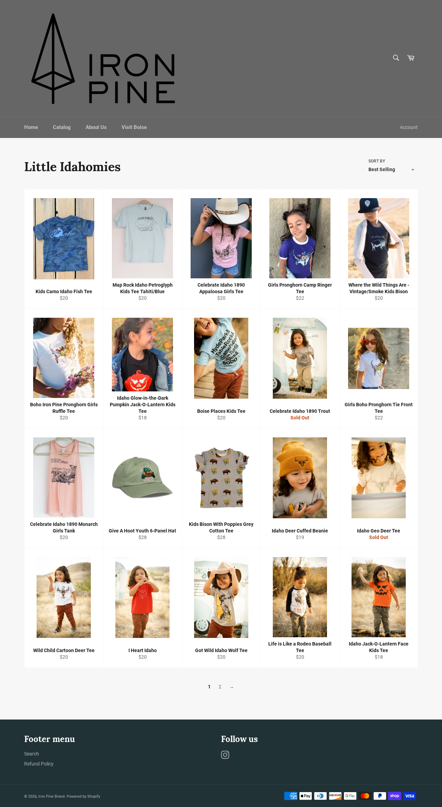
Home (31, 127)
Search (31, 754)
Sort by (376, 161)
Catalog (62, 127)
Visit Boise (134, 127)
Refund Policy (39, 764)
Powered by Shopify (83, 796)
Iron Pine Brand (51, 796)
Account (409, 127)
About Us (96, 127)
